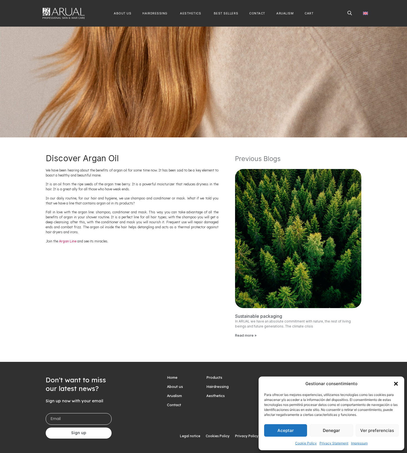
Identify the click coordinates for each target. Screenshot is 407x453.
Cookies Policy (218, 436)
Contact (174, 405)
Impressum (359, 443)
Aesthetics (215, 395)
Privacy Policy (246, 436)
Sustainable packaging (258, 316)
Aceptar (285, 430)
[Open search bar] (349, 13)
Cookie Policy (306, 443)
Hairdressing (217, 386)
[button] (396, 384)
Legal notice (190, 436)
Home (172, 377)
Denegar (331, 430)
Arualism (174, 395)
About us (175, 386)
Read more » (246, 335)
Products (214, 377)
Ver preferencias (377, 430)
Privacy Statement (334, 443)
